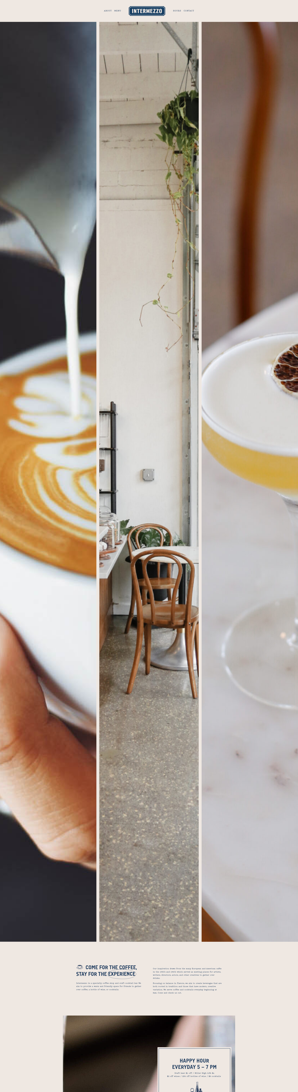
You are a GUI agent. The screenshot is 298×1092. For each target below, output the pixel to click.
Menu (117, 11)
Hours (177, 11)
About (108, 11)
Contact (189, 11)
